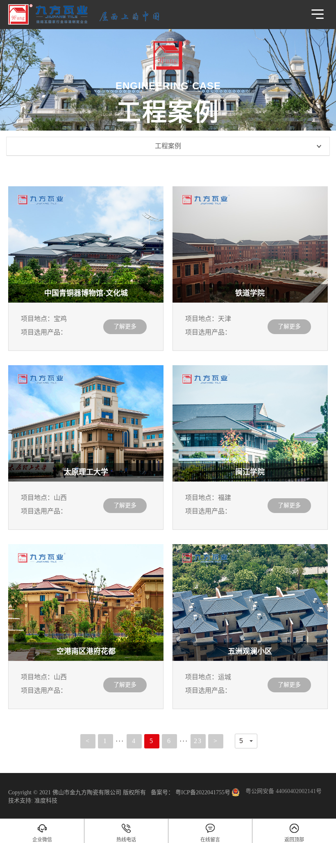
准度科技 (45, 801)
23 (198, 740)
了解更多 (125, 326)
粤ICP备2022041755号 (202, 792)
